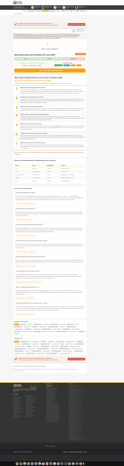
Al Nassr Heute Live (29, 395)
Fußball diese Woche (49, 398)
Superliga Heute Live (72, 422)
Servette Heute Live (29, 412)
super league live (36, 346)
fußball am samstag (40, 353)
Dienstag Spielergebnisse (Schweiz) (52, 411)
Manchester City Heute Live (30, 407)
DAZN (49, 93)
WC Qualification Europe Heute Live (75, 390)
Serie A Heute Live (72, 394)
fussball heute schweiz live (75, 346)
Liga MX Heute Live (72, 426)
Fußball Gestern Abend (50, 393)
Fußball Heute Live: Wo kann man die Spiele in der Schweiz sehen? (30, 366)
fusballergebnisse (51, 341)
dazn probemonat (54, 346)
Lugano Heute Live (16, 407)
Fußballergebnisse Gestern (50, 391)
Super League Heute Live (73, 385)
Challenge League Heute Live (74, 386)
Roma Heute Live (16, 412)
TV (16, 35)
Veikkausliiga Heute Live (73, 431)
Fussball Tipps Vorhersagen (50, 402)
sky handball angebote (19, 351)
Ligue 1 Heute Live (72, 395)
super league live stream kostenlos (21, 348)
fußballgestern (79, 341)
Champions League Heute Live (74, 389)
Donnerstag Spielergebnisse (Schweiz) (52, 416)
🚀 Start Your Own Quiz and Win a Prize (49, 70)
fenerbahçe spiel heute (79, 343)
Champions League (70, 6)
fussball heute (17, 343)
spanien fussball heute (64, 346)
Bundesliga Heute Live (72, 393)
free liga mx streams (46, 351)
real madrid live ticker (26, 343)
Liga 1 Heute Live (72, 408)
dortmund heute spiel (45, 346)
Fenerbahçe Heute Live (17, 402)
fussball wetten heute (24, 341)
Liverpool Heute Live (16, 406)
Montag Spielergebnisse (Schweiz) (52, 408)
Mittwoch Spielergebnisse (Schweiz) (52, 413)
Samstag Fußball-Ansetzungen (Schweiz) (53, 420)
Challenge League (48, 6)
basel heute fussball (55, 343)
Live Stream (80, 385)
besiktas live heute (54, 348)
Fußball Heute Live (33, 34)
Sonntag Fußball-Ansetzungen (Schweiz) (53, 404)
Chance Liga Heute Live (73, 434)
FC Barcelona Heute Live (17, 401)
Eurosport (66, 36)
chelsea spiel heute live (30, 353)
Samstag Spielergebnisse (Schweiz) (52, 421)
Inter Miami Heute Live (17, 405)
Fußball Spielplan (49, 386)
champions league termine (20, 346)
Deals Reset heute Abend (76, 24)
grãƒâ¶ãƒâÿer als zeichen (64, 348)
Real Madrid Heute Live (30, 411)
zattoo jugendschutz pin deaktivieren (44, 348)
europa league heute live (36, 351)
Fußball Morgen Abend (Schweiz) (51, 390)
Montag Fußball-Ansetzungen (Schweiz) (52, 407)
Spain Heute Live (29, 413)
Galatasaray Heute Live (30, 402)
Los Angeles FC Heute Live (30, 406)
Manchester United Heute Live (18, 408)
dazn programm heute (35, 341)
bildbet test (29, 346)
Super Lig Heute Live (72, 398)
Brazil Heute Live (16, 400)
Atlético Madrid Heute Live (17, 397)
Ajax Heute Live (15, 395)
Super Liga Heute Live (72, 421)
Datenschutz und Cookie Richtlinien (76, 451)
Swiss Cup (59, 6)
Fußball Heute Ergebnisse (50, 394)
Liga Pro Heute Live (72, 433)
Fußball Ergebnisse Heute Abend (51, 395)
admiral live (27, 351)
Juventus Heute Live (29, 405)
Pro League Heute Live (73, 403)
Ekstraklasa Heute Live (72, 424)
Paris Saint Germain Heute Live (18, 411)
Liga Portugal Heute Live (73, 399)
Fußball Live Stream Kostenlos (51, 399)
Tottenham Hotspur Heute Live (18, 416)
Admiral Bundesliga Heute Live (74, 439)
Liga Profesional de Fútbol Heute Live (75, 438)
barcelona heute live (31, 348)
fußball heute (43, 341)
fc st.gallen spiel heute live (19, 353)
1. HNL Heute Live (72, 413)
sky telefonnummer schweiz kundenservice (78, 348)
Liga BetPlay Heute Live (73, 402)
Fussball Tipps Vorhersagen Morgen (52, 403)
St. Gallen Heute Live (16, 414)
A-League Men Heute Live (73, 412)
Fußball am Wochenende (81, 29)
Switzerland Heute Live (29, 414)
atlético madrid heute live (67, 351)
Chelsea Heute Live (29, 400)
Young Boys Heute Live (30, 416)
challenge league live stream (65, 353)
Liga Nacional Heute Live (73, 429)
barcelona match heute (45, 343)
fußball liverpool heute (79, 351)
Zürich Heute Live (16, 417)
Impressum (65, 451)
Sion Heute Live (16, 413)
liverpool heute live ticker (70, 341)
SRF (61, 36)
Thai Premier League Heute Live (74, 420)
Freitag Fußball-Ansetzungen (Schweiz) (52, 417)
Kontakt (85, 451)
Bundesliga (61, 35)
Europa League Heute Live (73, 391)
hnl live (62, 343)
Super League (37, 6)
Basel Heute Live (28, 397)
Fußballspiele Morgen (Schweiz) (51, 389)
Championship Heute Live (73, 411)
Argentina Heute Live (16, 396)
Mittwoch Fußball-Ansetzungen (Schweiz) (53, 412)
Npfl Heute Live (71, 407)
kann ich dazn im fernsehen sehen (52, 353)
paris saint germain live (56, 351)
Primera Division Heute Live (73, 416)
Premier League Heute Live (73, 404)
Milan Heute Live (28, 408)
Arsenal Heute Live (29, 396)
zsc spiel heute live (35, 343)
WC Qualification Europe (84, 6)
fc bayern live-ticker (60, 341)
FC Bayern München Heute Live (31, 401)
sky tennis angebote (69, 343)
